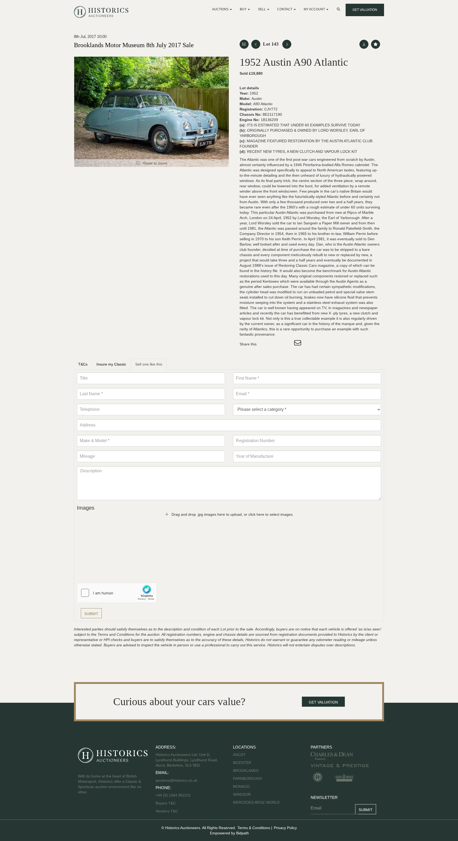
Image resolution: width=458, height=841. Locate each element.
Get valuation (365, 10)
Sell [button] (262, 9)
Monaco (241, 786)
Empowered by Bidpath (229, 833)
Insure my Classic (111, 364)
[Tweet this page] (276, 344)
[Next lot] (286, 44)
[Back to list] (244, 44)
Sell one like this (148, 364)
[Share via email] (298, 344)
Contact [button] (285, 9)
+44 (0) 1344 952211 (173, 795)
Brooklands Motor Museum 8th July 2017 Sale (134, 45)
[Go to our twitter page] (94, 809)
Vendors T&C (167, 811)
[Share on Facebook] (265, 344)
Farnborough (247, 778)
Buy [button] (243, 9)
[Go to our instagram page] (287, 344)
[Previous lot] (255, 44)
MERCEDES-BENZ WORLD (256, 802)
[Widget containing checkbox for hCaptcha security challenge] (117, 593)
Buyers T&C (166, 803)
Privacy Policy (285, 828)
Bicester (242, 762)
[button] (339, 9)
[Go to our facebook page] (83, 809)
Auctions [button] (220, 9)
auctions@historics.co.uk (176, 780)
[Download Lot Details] (363, 44)
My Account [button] (315, 9)
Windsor (242, 794)
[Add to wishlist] (375, 44)
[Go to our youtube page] (105, 809)
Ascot (239, 755)
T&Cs (82, 364)
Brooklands (245, 770)
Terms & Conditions (253, 828)
